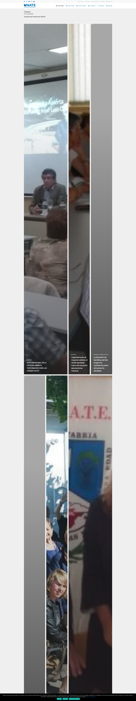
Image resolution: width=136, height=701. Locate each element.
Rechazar (65, 698)
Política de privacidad (90, 696)
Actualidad (28, 360)
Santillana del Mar (103, 354)
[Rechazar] (134, 697)
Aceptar (59, 698)
